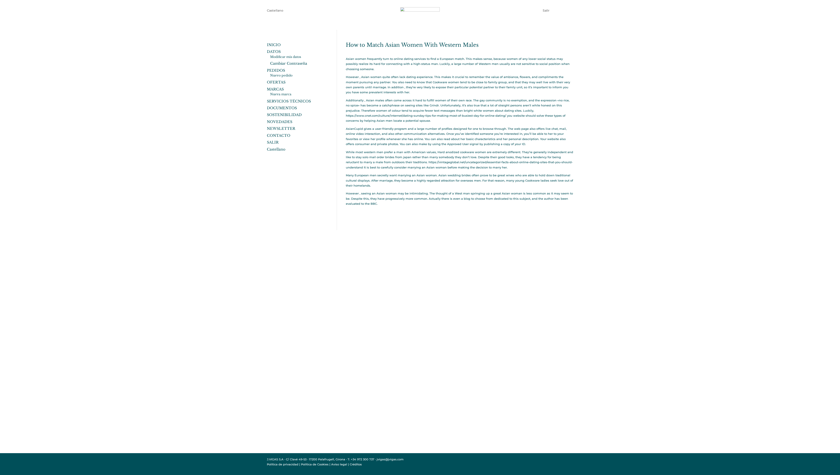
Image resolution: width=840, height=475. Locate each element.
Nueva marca (280, 94)
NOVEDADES (279, 122)
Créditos (356, 464)
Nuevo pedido (281, 75)
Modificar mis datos (285, 57)
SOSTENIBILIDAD (284, 115)
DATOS (274, 51)
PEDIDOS (276, 70)
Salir (546, 10)
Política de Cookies (315, 464)
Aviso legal (339, 464)
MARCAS (275, 89)
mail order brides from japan (390, 157)
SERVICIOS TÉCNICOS (289, 101)
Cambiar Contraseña (288, 63)
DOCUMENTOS (282, 108)
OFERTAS (276, 82)
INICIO (274, 45)
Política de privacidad (282, 464)
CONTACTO (278, 135)
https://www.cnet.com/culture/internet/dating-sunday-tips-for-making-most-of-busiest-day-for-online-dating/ (426, 115)
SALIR (273, 142)
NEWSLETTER (281, 128)
